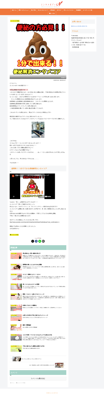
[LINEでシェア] (39, 241)
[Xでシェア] (32, 241)
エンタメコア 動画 (14, 234)
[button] (43, 241)
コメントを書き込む (38, 378)
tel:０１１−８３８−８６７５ (79, 26)
